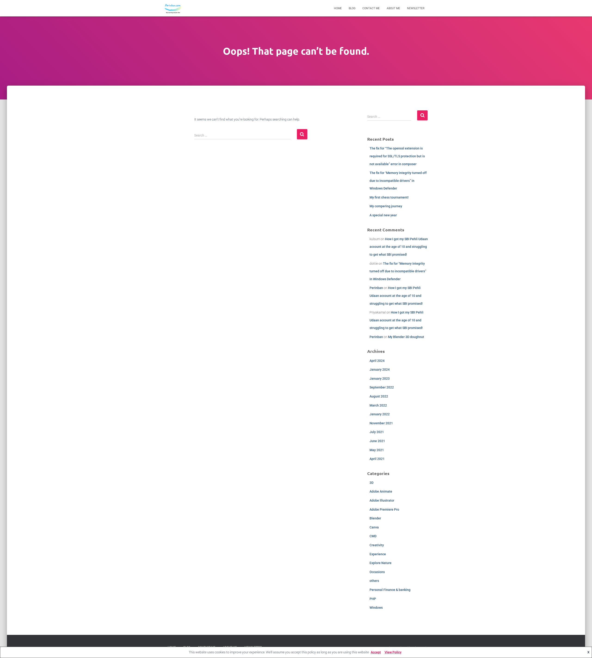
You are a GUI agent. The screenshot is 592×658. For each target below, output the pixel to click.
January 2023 (380, 378)
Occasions (377, 572)
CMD (373, 536)
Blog (352, 8)
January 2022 (380, 414)
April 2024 (377, 361)
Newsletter (415, 8)
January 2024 (380, 369)
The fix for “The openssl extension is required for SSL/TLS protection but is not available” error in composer (397, 156)
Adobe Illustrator (382, 500)
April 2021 (377, 459)
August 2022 (379, 396)
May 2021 (377, 450)
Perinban (376, 288)
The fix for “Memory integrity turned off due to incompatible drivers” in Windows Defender (398, 180)
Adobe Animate (381, 491)
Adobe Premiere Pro (384, 509)
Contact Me (371, 8)
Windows (376, 607)
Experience (378, 554)
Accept (376, 652)
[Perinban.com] (173, 8)
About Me (393, 8)
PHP (373, 599)
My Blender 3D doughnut (406, 337)
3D (371, 482)
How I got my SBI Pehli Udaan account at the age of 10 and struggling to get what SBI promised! (399, 246)
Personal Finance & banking (390, 590)
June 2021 (377, 441)
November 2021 (381, 423)
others (374, 581)
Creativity (377, 545)
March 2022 (378, 405)
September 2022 (382, 387)
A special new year (383, 215)
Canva (374, 527)
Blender (375, 518)
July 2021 (377, 432)
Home (338, 8)
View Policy (393, 652)
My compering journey (386, 206)
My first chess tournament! (389, 197)
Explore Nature (381, 563)
